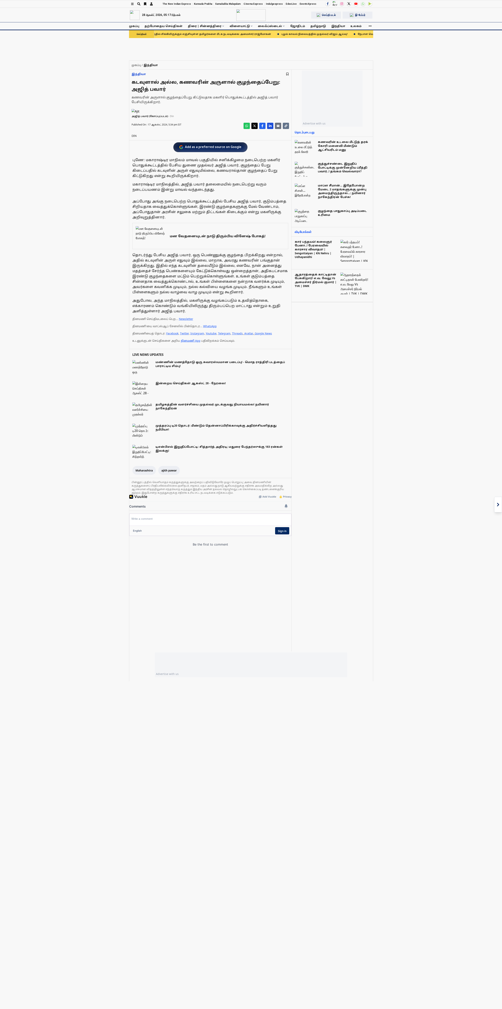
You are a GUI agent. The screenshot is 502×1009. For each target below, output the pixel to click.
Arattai (248, 333)
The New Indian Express (177, 4)
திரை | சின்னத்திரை (204, 26)
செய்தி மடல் (329, 14)
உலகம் (356, 26)
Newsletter (186, 319)
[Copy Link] (286, 126)
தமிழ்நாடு (318, 26)
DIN (134, 136)
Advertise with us (314, 123)
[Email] (278, 126)
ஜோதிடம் (297, 26)
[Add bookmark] (287, 74)
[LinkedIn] (270, 126)
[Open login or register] (151, 4)
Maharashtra (144, 470)
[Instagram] (341, 3)
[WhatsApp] (363, 3)
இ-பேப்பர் (360, 14)
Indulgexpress (274, 4)
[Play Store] (370, 3)
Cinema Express (253, 4)
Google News (263, 333)
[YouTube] (356, 3)
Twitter (184, 333)
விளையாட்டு (240, 26)
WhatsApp (210, 326)
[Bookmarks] (145, 4)
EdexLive (291, 4)
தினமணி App (190, 340)
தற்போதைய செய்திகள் (164, 26)
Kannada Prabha (203, 4)
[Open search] (139, 4)
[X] (348, 3)
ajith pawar (169, 470)
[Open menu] (132, 4)
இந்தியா (338, 26)
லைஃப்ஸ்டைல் (270, 26)
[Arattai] (334, 3)
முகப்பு (134, 26)
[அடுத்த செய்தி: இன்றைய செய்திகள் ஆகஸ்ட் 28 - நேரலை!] (498, 504)
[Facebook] (327, 3)
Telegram (224, 333)
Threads (237, 333)
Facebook (172, 333)
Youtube (211, 333)
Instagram (197, 333)
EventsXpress (308, 4)
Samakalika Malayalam (228, 4)
